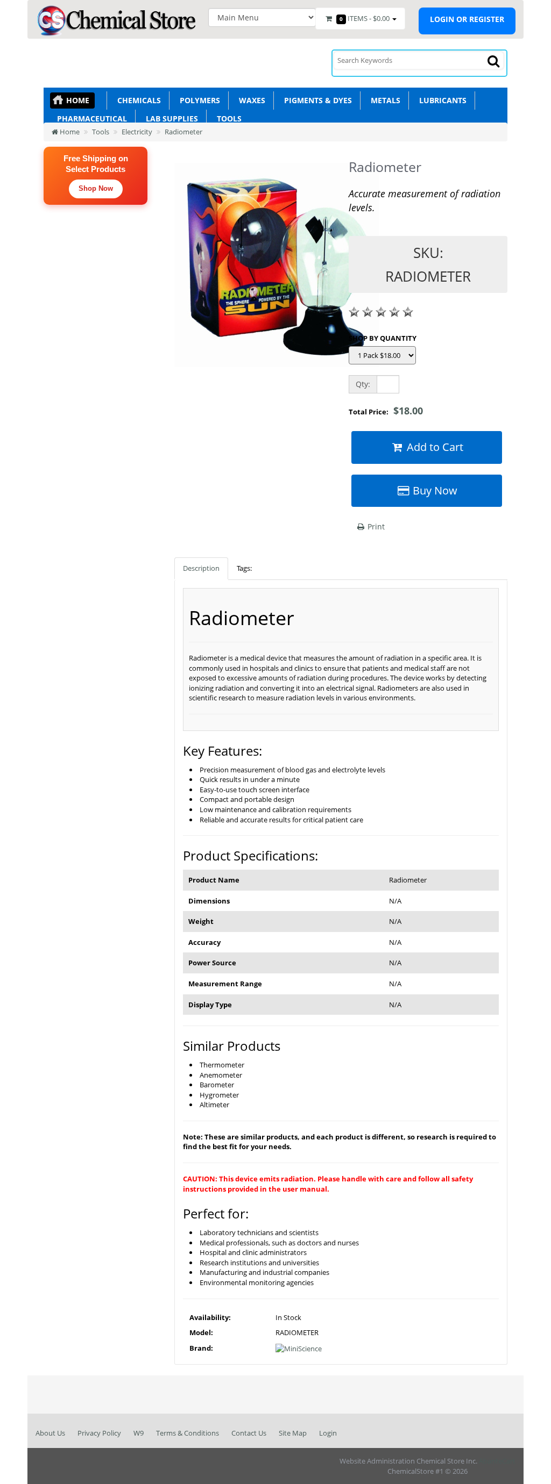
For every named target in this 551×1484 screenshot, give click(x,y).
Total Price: (386, 410)
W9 (138, 1433)
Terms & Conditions (187, 1433)
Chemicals (137, 100)
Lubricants (441, 100)
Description (201, 568)
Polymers (197, 100)
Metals (383, 100)
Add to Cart (433, 447)
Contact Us (248, 1433)
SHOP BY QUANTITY (382, 338)
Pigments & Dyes (316, 100)
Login (328, 1433)
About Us (50, 1433)
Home (77, 100)
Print (375, 526)
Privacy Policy (99, 1433)
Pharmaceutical (90, 118)
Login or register (467, 19)
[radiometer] (276, 270)
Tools (227, 118)
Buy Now (433, 490)
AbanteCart (497, 1461)
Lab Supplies (170, 118)
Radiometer (183, 132)
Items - (365, 18)
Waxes (250, 100)
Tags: (244, 568)
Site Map (293, 1433)
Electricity (137, 132)
